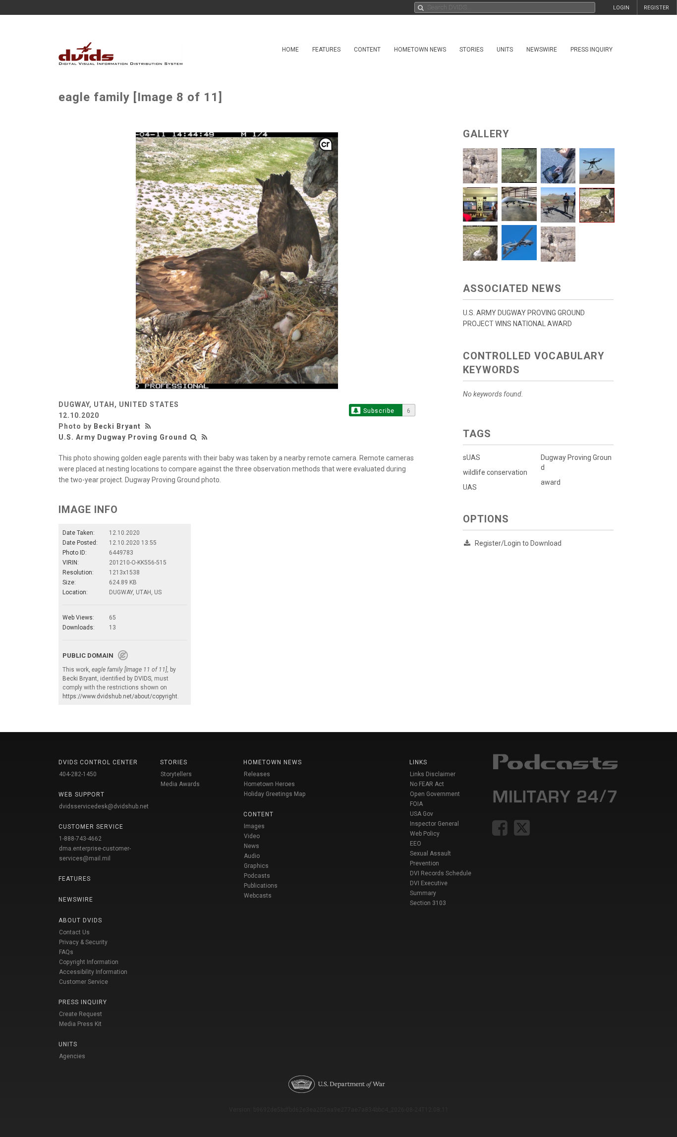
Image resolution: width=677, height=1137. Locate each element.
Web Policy (425, 833)
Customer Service (83, 981)
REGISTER (656, 7)
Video (252, 836)
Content (367, 49)
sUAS (471, 457)
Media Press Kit (80, 1024)
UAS (470, 487)
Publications (261, 885)
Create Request (80, 1014)
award (551, 482)
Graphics (256, 865)
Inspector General (434, 823)
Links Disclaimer (432, 774)
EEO (415, 843)
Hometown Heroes (269, 784)
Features (326, 49)
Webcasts (258, 895)
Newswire (541, 49)
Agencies (72, 1056)
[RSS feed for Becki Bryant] (149, 426)
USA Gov (421, 813)
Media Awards (180, 784)
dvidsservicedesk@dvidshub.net (104, 806)
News (251, 846)
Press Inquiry (591, 49)
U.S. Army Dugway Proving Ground (122, 437)
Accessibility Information (93, 971)
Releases (257, 774)
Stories (471, 49)
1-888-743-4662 (80, 838)
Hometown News (420, 49)
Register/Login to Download (518, 543)
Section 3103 (428, 903)
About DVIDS (80, 920)
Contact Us (74, 932)
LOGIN (621, 7)
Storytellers (176, 774)
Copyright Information (88, 962)
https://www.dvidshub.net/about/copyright (119, 696)
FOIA (416, 803)
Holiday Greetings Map (275, 794)
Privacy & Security (83, 942)
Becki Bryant (117, 426)
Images (254, 826)
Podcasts (257, 875)
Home (290, 49)
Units (505, 49)
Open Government (435, 794)
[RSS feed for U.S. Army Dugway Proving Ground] (204, 437)
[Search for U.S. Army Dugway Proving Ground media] (193, 437)
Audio (252, 856)
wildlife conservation (495, 472)
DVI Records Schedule (440, 873)
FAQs (66, 952)
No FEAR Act (427, 784)
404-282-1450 (78, 774)
